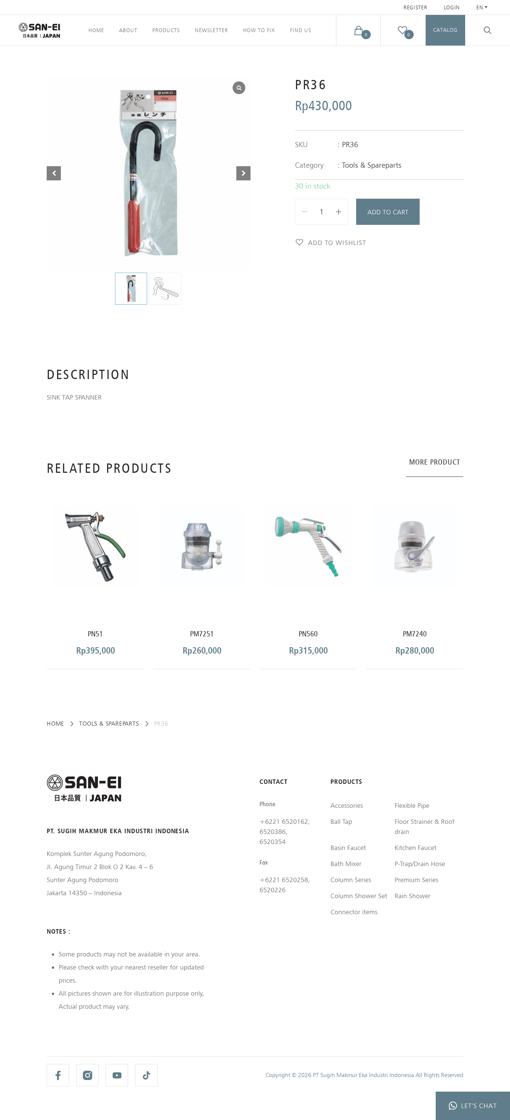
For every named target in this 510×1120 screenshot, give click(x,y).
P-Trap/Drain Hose (420, 864)
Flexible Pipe (412, 805)
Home (96, 30)
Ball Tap (341, 821)
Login (452, 7)
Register (415, 7)
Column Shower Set (358, 896)
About (128, 30)
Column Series (350, 880)
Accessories (346, 805)
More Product (434, 461)
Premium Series (416, 880)
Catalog (445, 30)
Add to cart (387, 212)
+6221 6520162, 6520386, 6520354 (284, 831)
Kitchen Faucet (415, 847)
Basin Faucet (348, 847)
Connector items (353, 912)
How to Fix (259, 30)
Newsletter (211, 30)
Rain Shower (412, 896)
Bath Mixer (345, 864)
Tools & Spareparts (371, 165)
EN (479, 7)
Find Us (300, 30)
